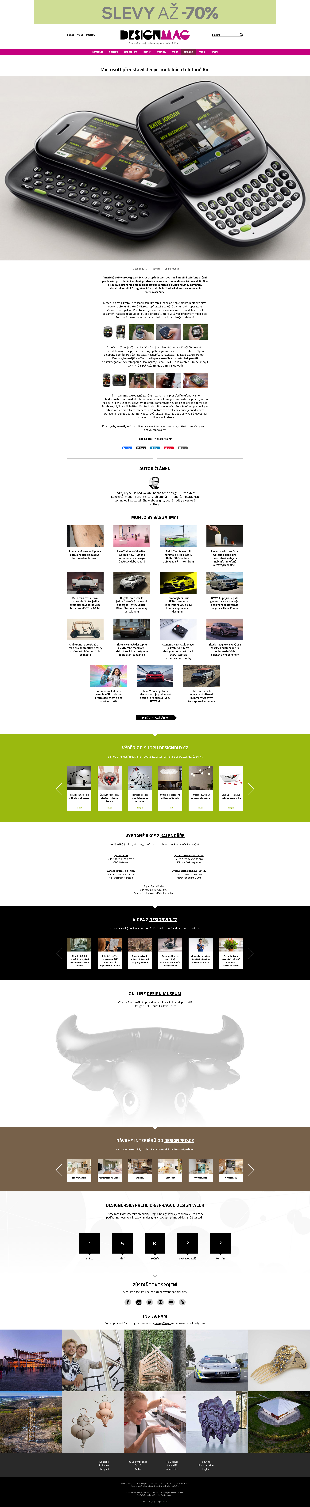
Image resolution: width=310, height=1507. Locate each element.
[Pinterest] (160, 1302)
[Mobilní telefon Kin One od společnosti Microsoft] (114, 331)
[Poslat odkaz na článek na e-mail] (183, 447)
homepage (97, 52)
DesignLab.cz (161, 1501)
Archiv (138, 1469)
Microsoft (160, 438)
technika (188, 52)
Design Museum (164, 993)
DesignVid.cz (163, 919)
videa (80, 34)
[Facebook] (127, 1302)
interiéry (90, 34)
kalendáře (172, 835)
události (113, 52)
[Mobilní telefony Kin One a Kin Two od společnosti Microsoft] (155, 168)
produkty (161, 52)
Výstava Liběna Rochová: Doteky (189, 871)
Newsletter (172, 1469)
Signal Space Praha (154, 886)
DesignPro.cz (179, 1140)
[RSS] (182, 1302)
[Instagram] (138, 1302)
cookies (180, 1492)
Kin (170, 438)
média (202, 52)
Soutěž (206, 1462)
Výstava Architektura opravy (189, 855)
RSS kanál (172, 1462)
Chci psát (104, 1469)
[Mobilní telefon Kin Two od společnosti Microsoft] (114, 380)
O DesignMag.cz (138, 1462)
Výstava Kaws (121, 855)
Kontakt (104, 1462)
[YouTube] (171, 1302)
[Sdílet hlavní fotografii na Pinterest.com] (169, 447)
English (206, 1469)
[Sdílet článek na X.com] (141, 447)
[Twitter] (149, 1302)
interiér (147, 52)
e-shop (70, 34)
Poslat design (206, 1465)
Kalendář (172, 1465)
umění (214, 52)
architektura (130, 52)
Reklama (104, 1465)
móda (175, 52)
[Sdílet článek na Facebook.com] (127, 447)
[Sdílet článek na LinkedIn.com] (155, 447)
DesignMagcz (163, 1323)
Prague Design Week (181, 1205)
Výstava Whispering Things (121, 871)
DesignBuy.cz (173, 747)
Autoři (138, 1465)
